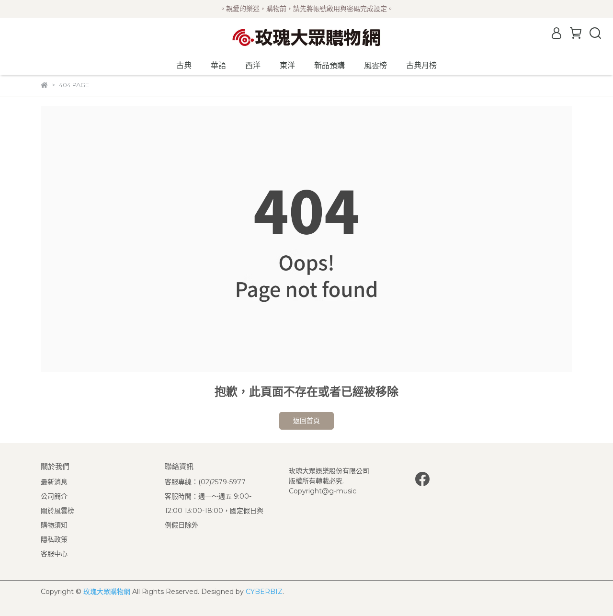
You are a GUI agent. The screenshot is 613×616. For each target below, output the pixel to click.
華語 (218, 65)
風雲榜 (375, 65)
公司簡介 (54, 496)
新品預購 (329, 65)
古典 (184, 65)
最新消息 (54, 482)
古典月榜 (421, 65)
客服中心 (54, 553)
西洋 (253, 65)
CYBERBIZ (264, 591)
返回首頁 (306, 420)
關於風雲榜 (57, 510)
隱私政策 (54, 539)
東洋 (287, 65)
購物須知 (54, 525)
